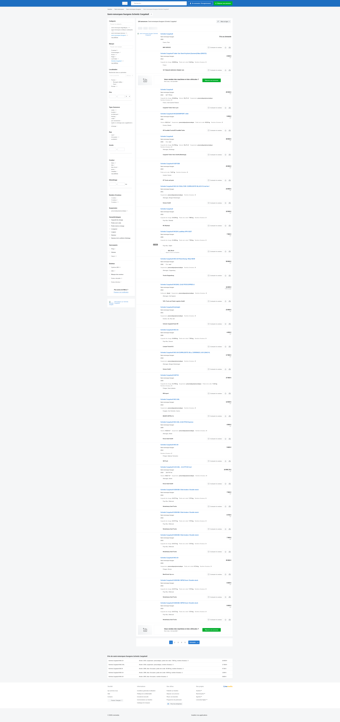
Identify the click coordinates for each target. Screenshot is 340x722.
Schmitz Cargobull (167, 34)
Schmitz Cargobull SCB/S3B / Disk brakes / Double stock (180, 489)
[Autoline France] (114, 3)
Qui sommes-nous (113, 690)
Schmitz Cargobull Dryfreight (170, 307)
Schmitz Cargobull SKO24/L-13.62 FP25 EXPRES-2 (178, 284)
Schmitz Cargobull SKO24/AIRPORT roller (175, 113)
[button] (225, 47)
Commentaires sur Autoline (144, 699)
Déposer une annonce (211, 80)
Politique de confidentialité (144, 693)
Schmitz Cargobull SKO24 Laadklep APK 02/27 (176, 231)
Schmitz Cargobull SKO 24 (169, 330)
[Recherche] (133, 3)
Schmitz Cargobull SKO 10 (116, 672)
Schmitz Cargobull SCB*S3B (170, 163)
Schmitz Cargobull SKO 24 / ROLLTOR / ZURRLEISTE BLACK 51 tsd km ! (185, 186)
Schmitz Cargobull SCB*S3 (170, 375)
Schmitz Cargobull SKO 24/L (170, 399)
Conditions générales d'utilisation (146, 690)
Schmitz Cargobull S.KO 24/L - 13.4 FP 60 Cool (176, 467)
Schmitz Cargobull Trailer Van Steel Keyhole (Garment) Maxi (183, 53)
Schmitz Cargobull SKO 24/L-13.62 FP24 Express (177, 422)
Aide (109, 693)
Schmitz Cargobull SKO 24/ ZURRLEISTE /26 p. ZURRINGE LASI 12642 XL (185, 352)
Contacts (110, 696)
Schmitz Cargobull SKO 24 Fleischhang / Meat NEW (178, 259)
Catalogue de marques (143, 702)
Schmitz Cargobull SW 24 (116, 668)
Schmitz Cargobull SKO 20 (169, 444)
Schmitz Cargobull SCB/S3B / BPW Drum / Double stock (179, 580)
